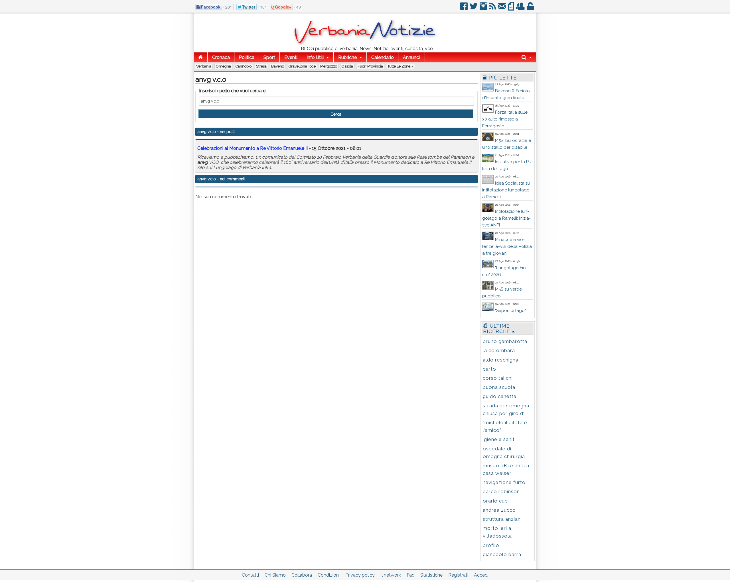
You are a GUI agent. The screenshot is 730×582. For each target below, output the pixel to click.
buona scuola (499, 387)
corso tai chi (498, 378)
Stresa (261, 66)
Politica (246, 57)
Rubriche (347, 57)
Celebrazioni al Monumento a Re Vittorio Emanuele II (252, 148)
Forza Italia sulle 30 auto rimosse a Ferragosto (505, 119)
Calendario (382, 57)
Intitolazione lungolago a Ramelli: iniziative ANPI (506, 218)
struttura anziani (502, 519)
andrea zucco (499, 510)
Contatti (250, 575)
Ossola (347, 66)
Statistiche (431, 575)
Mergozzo (328, 66)
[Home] (200, 57)
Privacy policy (360, 575)
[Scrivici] (502, 8)
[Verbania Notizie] (365, 44)
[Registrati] (521, 8)
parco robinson (501, 491)
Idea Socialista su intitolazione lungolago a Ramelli (506, 190)
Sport (269, 57)
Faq (411, 575)
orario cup (495, 501)
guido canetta (499, 396)
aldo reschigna (500, 360)
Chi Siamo (275, 575)
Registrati (458, 575)
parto (489, 369)
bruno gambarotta (505, 341)
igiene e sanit (499, 439)
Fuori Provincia (370, 66)
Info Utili (315, 57)
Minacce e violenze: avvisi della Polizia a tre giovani (507, 246)
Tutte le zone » (400, 66)
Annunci (411, 57)
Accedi (481, 575)
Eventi (290, 57)
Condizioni (329, 575)
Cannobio (244, 66)
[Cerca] (526, 57)
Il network (390, 575)
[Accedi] (531, 8)
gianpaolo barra (502, 554)
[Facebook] (464, 8)
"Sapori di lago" (510, 310)
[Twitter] (474, 8)
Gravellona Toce (302, 66)
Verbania (203, 66)
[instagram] (484, 8)
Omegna (223, 66)
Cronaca (221, 57)
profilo (491, 545)
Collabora (301, 575)
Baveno (277, 66)
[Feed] (493, 8)
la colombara (499, 350)
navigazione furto (504, 482)
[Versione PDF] (511, 8)
